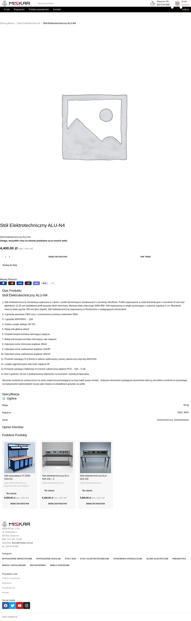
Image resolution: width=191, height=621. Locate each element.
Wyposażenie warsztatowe (16, 486)
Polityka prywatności (11, 578)
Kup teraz (146, 257)
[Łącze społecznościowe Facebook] (2, 272)
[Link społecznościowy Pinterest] (8, 272)
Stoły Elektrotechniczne (29, 23)
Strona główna (7, 23)
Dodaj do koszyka (58, 257)
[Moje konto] (161, 9)
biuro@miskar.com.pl (22, 543)
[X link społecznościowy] (5, 272)
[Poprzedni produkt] (1, 27)
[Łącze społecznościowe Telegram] (15, 272)
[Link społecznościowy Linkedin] (12, 272)
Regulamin (7, 583)
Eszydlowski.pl (8, 588)
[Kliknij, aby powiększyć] (5, 213)
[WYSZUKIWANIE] (146, 1)
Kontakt (5, 592)
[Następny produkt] (7, 27)
